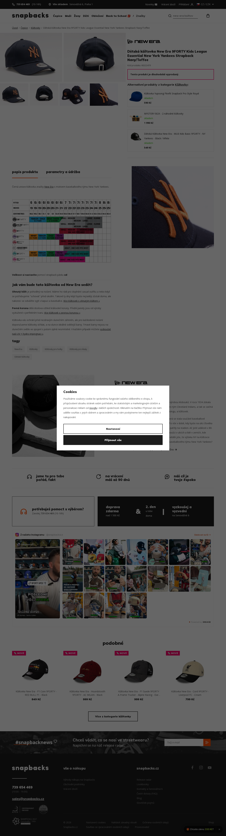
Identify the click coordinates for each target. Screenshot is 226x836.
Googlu (93, 408)
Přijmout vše (113, 440)
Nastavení (113, 428)
